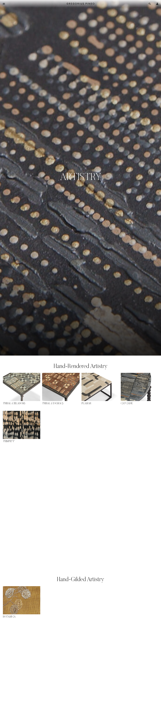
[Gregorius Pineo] (80, 3)
